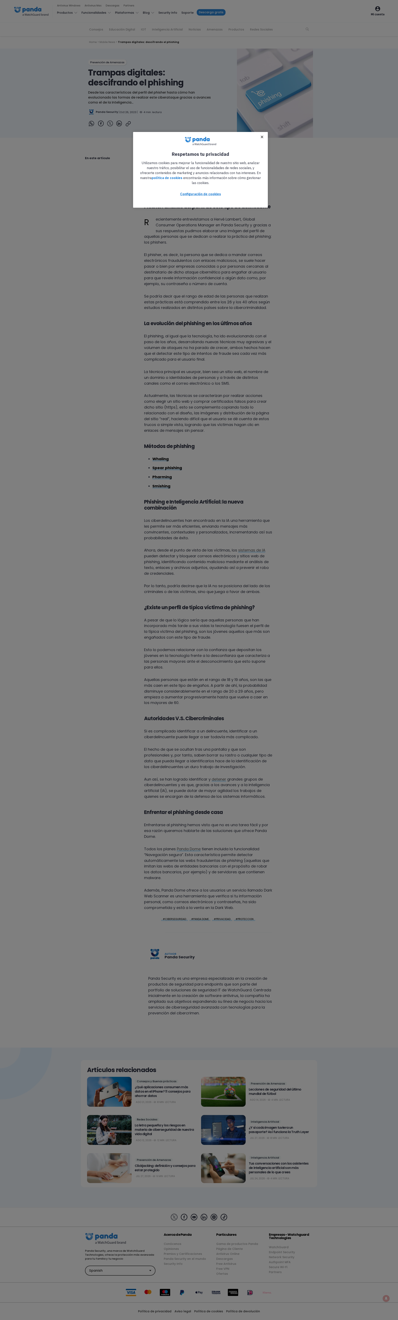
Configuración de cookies (200, 194)
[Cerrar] (262, 137)
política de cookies (167, 178)
